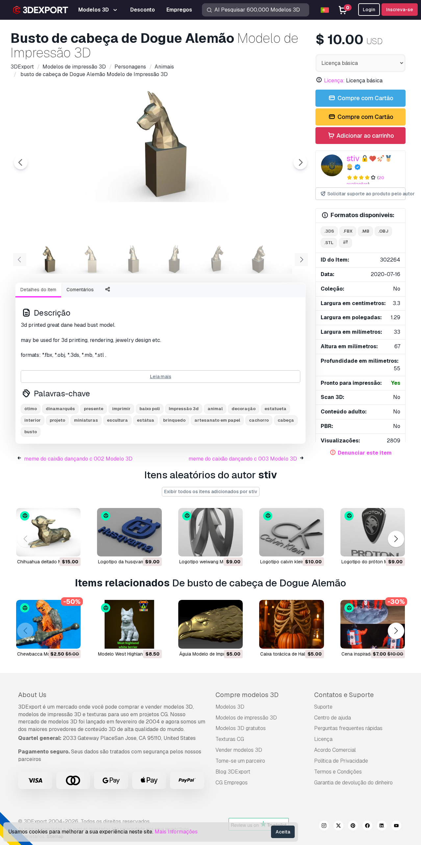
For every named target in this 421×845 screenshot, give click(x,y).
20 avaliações (365, 181)
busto (30, 432)
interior (32, 420)
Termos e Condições (338, 771)
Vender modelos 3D (238, 749)
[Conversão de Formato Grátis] (345, 243)
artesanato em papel (217, 420)
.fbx (348, 231)
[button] (396, 539)
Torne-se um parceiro (240, 760)
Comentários (80, 290)
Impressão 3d (184, 408)
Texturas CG (229, 739)
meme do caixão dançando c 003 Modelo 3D (242, 458)
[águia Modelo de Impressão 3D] (210, 624)
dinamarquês (60, 408)
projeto (57, 420)
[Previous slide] (21, 162)
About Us (32, 694)
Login (369, 10)
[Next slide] (300, 162)
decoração (244, 408)
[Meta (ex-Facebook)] (367, 826)
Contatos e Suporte (344, 694)
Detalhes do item (38, 290)
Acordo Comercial (335, 749)
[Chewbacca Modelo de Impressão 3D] (48, 624)
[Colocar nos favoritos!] (71, 547)
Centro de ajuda (332, 717)
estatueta (275, 408)
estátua (145, 420)
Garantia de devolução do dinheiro (353, 782)
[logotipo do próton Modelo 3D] (372, 532)
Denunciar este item (365, 452)
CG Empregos (231, 782)
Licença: (334, 80)
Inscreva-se (399, 10)
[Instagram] (324, 826)
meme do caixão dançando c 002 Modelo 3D (78, 458)
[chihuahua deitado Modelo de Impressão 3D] (48, 532)
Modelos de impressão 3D (246, 717)
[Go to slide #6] (259, 259)
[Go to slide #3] (133, 259)
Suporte (323, 706)
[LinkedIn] (381, 826)
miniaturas (86, 420)
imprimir (121, 408)
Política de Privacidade (341, 760)
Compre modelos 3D (247, 694)
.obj (383, 231)
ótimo (30, 408)
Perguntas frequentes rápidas (348, 728)
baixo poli (149, 408)
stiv (352, 158)
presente (93, 408)
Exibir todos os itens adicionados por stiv (210, 491)
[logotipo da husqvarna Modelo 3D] (129, 532)
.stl (329, 242)
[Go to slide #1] (48, 259)
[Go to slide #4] (175, 259)
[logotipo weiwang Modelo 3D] (210, 532)
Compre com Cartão (364, 98)
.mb (365, 231)
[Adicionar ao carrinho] (57, 547)
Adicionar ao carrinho (364, 135)
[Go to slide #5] (217, 259)
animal (215, 408)
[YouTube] (396, 826)
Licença (323, 739)
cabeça (286, 420)
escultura (117, 420)
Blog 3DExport (232, 771)
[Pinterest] (352, 826)
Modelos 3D (229, 706)
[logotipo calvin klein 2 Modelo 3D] (291, 532)
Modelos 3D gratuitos (240, 728)
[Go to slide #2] (91, 259)
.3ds (329, 231)
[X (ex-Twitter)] (338, 826)
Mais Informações (176, 831)
